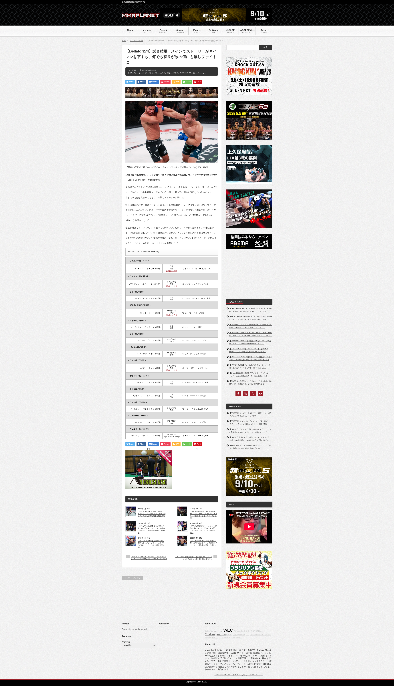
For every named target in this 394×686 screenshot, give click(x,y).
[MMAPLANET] (141, 16)
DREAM (229, 635)
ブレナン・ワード (137, 73)
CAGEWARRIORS (257, 635)
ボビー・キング (172, 73)
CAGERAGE (223, 637)
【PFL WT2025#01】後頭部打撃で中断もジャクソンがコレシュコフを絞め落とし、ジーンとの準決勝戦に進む (151, 544)
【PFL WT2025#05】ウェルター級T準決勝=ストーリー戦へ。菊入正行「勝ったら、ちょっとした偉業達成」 (203, 529)
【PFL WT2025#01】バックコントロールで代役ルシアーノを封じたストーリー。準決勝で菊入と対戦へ (203, 543)
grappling (240, 631)
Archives (126, 642)
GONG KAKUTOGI (251, 631)
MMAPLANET (202, 682)
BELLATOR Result (136, 41)
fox (260, 631)
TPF (223, 634)
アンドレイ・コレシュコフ (155, 73)
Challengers (213, 634)
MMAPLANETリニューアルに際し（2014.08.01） (239, 674)
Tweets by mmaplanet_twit (134, 629)
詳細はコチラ (171, 271)
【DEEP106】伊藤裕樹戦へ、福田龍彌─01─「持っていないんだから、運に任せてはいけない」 (193, 558)
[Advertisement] (197, 469)
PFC (235, 635)
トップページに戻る (132, 578)
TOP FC (267, 635)
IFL (235, 631)
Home (124, 41)
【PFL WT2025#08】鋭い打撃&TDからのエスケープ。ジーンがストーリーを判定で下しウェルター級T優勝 (203, 515)
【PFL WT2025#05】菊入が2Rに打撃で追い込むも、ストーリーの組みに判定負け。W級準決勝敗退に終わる (151, 529)
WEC (228, 630)
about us (208, 637)
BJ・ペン (218, 631)
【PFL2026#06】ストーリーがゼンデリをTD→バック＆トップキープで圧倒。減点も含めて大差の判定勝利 (151, 514)
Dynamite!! (241, 635)
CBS (247, 635)
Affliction (239, 637)
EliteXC (215, 637)
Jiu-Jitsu (232, 637)
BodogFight (209, 631)
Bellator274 (184, 73)
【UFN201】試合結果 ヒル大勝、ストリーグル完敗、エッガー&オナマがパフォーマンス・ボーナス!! (149, 558)
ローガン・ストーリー (197, 73)
